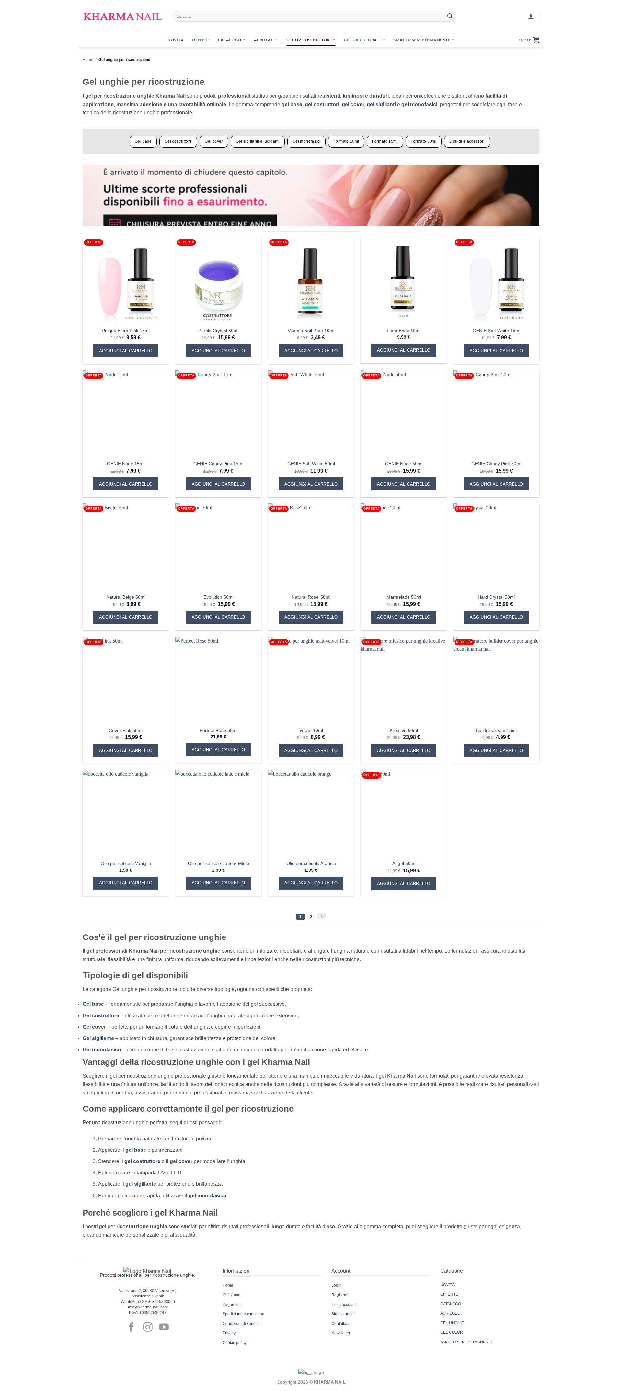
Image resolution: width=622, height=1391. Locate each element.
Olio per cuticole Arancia (311, 863)
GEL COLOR (451, 1332)
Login (336, 1285)
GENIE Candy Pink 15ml (218, 463)
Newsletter (340, 1333)
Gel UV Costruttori (308, 40)
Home (88, 59)
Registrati (339, 1295)
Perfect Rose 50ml (218, 730)
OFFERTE (449, 1294)
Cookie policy (235, 1343)
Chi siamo (231, 1295)
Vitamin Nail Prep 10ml (311, 330)
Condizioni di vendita (241, 1323)
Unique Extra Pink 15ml (126, 330)
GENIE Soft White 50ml (311, 463)
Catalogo (229, 40)
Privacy (229, 1333)
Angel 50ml (403, 863)
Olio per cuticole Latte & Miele (218, 863)
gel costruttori (322, 104)
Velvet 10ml (311, 730)
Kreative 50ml (404, 730)
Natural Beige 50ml (125, 597)
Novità (175, 40)
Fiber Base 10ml (403, 330)
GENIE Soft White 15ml (496, 330)
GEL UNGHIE (452, 1323)
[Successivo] (321, 916)
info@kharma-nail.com (148, 1307)
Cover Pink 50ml (126, 730)
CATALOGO (450, 1304)
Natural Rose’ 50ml (311, 597)
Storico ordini (343, 1314)
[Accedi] (531, 16)
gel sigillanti (382, 104)
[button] (88, 40)
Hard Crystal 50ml (496, 597)
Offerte (201, 40)
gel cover (353, 104)
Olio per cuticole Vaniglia (126, 863)
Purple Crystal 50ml (218, 330)
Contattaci (340, 1323)
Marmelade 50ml (403, 597)
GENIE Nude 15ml (125, 463)
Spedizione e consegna (243, 1314)
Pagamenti (232, 1304)
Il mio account (343, 1304)
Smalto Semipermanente (421, 40)
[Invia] (449, 16)
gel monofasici (419, 104)
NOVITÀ (447, 1285)
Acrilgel (264, 40)
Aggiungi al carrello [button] (126, 350)
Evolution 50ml (218, 597)
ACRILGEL (450, 1313)
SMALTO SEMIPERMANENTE (466, 1342)
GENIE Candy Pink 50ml (496, 463)
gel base (292, 104)
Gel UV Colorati (362, 40)
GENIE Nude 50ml (403, 463)
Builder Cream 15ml (496, 730)
